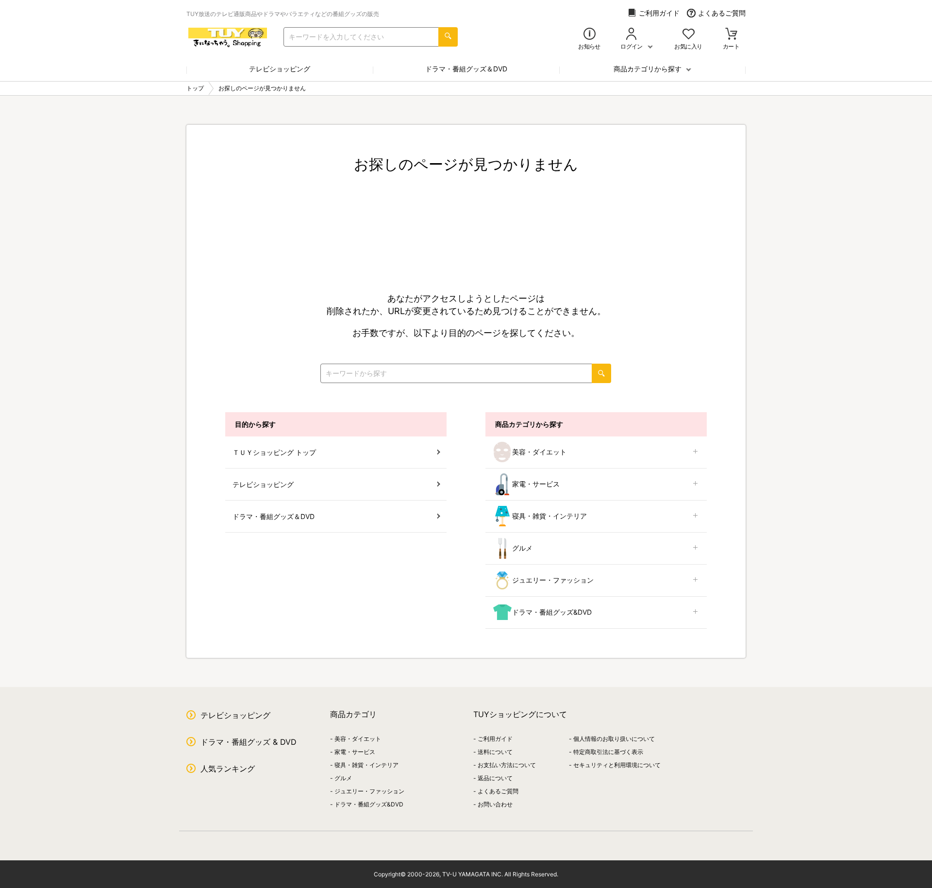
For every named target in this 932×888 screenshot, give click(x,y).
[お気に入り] (688, 35)
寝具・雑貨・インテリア (549, 516)
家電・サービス (536, 484)
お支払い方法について (507, 765)
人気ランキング (227, 768)
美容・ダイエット (539, 452)
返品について (495, 778)
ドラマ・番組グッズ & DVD (248, 742)
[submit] (448, 37)
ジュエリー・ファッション (553, 580)
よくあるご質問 (722, 13)
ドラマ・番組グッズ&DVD (552, 612)
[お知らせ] (589, 35)
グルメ (522, 548)
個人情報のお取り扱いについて (614, 738)
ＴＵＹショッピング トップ (274, 452)
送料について (495, 751)
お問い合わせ (495, 804)
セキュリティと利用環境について (617, 765)
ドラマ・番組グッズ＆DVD (466, 69)
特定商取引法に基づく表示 (608, 751)
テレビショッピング (279, 69)
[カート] (731, 35)
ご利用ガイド (659, 13)
